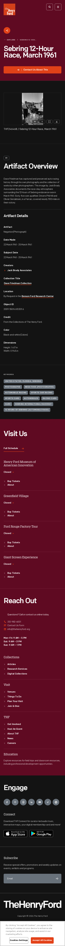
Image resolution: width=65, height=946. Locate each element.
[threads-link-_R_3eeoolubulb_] (23, 802)
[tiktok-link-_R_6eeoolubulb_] (47, 802)
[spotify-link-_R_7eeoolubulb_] (56, 802)
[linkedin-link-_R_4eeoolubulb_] (31, 802)
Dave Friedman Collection (18, 283)
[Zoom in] (35, 121)
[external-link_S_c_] (32, 629)
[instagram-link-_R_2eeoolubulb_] (15, 802)
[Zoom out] (42, 121)
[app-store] (15, 833)
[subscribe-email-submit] (56, 878)
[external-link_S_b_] (32, 625)
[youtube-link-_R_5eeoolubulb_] (39, 802)
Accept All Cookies (42, 940)
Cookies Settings (19, 940)
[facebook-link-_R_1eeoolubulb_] (7, 802)
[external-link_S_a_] (32, 622)
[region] (32, 933)
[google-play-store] (41, 833)
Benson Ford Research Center (38, 296)
